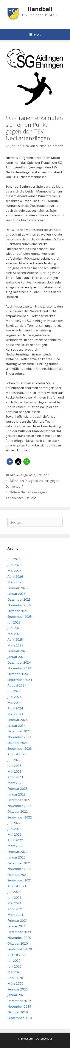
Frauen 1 (43, 475)
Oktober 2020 (17, 943)
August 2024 (16, 685)
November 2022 (19, 806)
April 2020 (15, 978)
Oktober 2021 (17, 874)
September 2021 (19, 880)
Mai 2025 (14, 634)
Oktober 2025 (17, 611)
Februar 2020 (17, 989)
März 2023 (15, 783)
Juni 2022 (14, 829)
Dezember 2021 (19, 863)
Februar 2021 (17, 920)
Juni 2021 (14, 897)
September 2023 (19, 748)
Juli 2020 (14, 960)
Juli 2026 (14, 559)
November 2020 (19, 937)
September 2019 (19, 1018)
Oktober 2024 (17, 674)
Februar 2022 (17, 851)
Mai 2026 (14, 570)
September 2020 (19, 949)
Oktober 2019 (17, 1012)
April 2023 (15, 777)
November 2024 (19, 668)
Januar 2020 (16, 995)
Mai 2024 (14, 702)
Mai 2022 (14, 834)
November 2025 (19, 605)
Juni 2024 (14, 697)
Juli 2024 (14, 691)
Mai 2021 (14, 903)
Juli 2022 (14, 823)
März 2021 (15, 914)
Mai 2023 (14, 771)
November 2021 (19, 869)
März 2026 (15, 582)
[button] (10, 461)
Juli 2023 (14, 760)
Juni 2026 (14, 565)
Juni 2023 (14, 765)
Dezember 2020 (19, 932)
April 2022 (15, 840)
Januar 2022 (16, 857)
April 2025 (15, 639)
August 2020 (16, 955)
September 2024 (19, 679)
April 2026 (15, 576)
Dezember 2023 (19, 731)
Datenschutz (44, 1038)
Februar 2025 (17, 651)
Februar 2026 (17, 588)
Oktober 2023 (17, 742)
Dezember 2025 (19, 599)
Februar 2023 (17, 788)
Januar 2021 (16, 926)
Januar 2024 (16, 725)
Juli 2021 (14, 892)
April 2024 (15, 708)
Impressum (25, 1038)
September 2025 (19, 616)
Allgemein (27, 475)
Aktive (14, 475)
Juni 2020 (14, 966)
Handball (39, 9)
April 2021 (15, 909)
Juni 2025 (14, 628)
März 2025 (15, 645)
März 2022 (15, 846)
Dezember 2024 (19, 662)
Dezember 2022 (19, 800)
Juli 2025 (14, 622)
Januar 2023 (16, 794)
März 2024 (15, 714)
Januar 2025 (16, 657)
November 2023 (19, 737)
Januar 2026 (16, 593)
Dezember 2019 (19, 1001)
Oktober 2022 (17, 811)
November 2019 (19, 1006)
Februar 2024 (17, 720)
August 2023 (16, 754)
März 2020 (15, 983)
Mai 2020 (14, 972)
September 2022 (19, 817)
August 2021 (16, 886)
